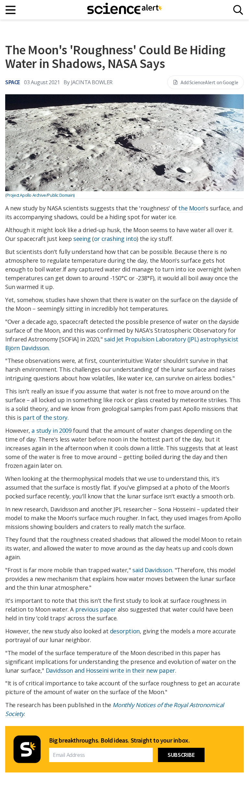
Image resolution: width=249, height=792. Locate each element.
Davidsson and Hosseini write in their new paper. (111, 670)
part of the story (45, 417)
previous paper (95, 609)
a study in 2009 (51, 430)
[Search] (238, 10)
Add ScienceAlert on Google (209, 82)
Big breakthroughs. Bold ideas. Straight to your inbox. (119, 740)
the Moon (191, 208)
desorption (125, 631)
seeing (82, 239)
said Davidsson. (152, 570)
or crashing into (115, 239)
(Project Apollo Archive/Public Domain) (40, 195)
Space (12, 82)
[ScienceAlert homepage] (124, 10)
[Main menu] (11, 10)
